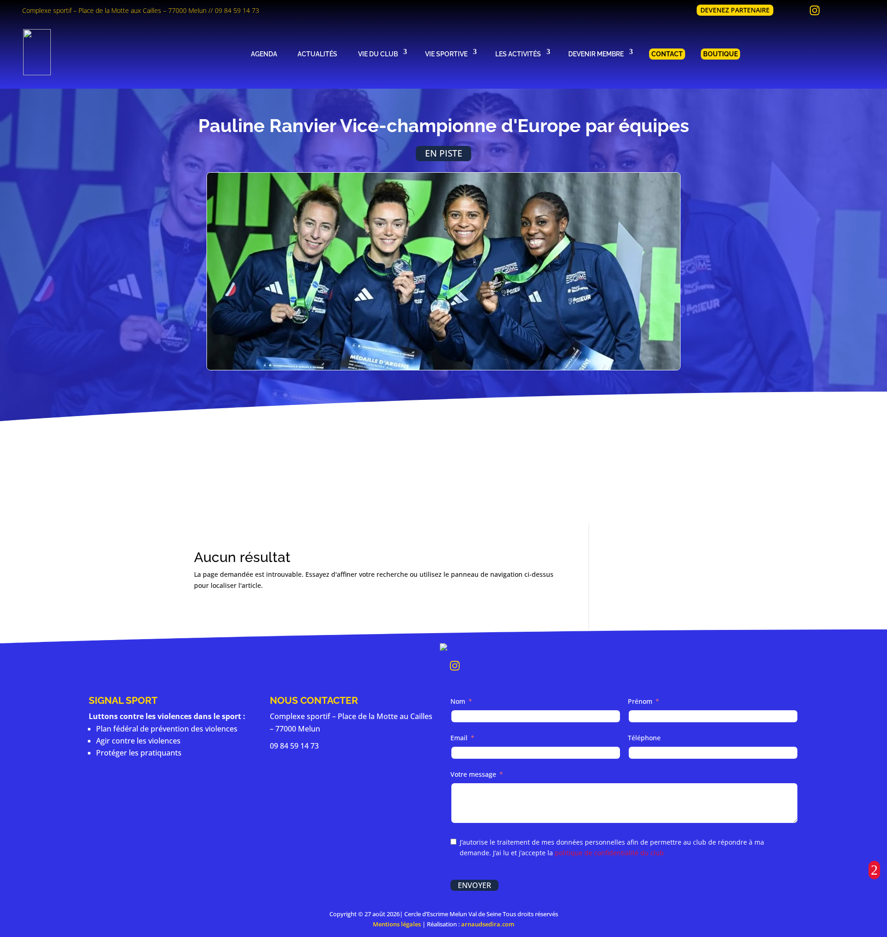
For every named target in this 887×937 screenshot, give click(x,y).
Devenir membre (596, 54)
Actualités (317, 54)
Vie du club (378, 54)
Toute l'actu (443, 487)
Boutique (720, 54)
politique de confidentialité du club (609, 852)
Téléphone (644, 737)
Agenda (264, 54)
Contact (667, 54)
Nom (457, 701)
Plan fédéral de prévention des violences (166, 729)
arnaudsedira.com (487, 924)
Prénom (640, 701)
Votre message (473, 774)
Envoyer (474, 885)
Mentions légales (397, 924)
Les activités (518, 54)
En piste (443, 153)
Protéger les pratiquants (139, 753)
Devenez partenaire (735, 10)
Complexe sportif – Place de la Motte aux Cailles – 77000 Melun (114, 10)
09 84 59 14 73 (237, 10)
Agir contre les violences (138, 741)
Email (459, 737)
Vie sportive (446, 54)
